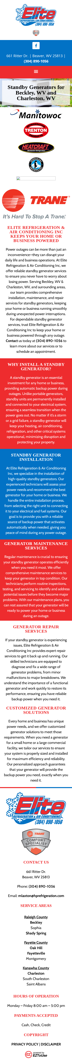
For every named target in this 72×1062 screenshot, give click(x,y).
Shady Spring (36, 933)
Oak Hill (36, 948)
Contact (12, 341)
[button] (36, 71)
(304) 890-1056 (36, 61)
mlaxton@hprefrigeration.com (41, 896)
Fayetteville (36, 953)
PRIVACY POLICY (24, 1044)
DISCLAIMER (51, 1044)
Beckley (36, 922)
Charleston (36, 973)
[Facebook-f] (36, 45)
